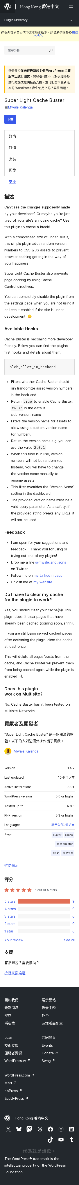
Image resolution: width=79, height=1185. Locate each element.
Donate (50, 1053)
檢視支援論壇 (14, 973)
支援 (12, 181)
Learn (8, 1037)
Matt (10, 1083)
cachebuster (64, 843)
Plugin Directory (16, 20)
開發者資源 (13, 1053)
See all (69, 940)
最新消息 (11, 1007)
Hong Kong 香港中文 (31, 1118)
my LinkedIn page (48, 575)
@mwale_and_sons (50, 562)
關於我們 (11, 1000)
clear (55, 852)
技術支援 (11, 1045)
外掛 (45, 1015)
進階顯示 (11, 865)
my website (43, 582)
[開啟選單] (72, 6)
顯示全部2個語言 (63, 825)
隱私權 (9, 1023)
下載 (10, 119)
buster (57, 834)
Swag (48, 1061)
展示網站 (49, 1000)
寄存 (7, 1015)
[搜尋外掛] (51, 50)
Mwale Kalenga (20, 107)
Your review (13, 940)
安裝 (12, 159)
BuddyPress (16, 1098)
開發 (12, 170)
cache (69, 834)
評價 (12, 147)
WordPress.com (19, 1075)
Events (47, 1045)
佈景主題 (49, 1007)
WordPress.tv (17, 1061)
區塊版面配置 (52, 1023)
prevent (68, 852)
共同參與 (49, 1037)
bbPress (13, 1091)
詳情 (12, 136)
